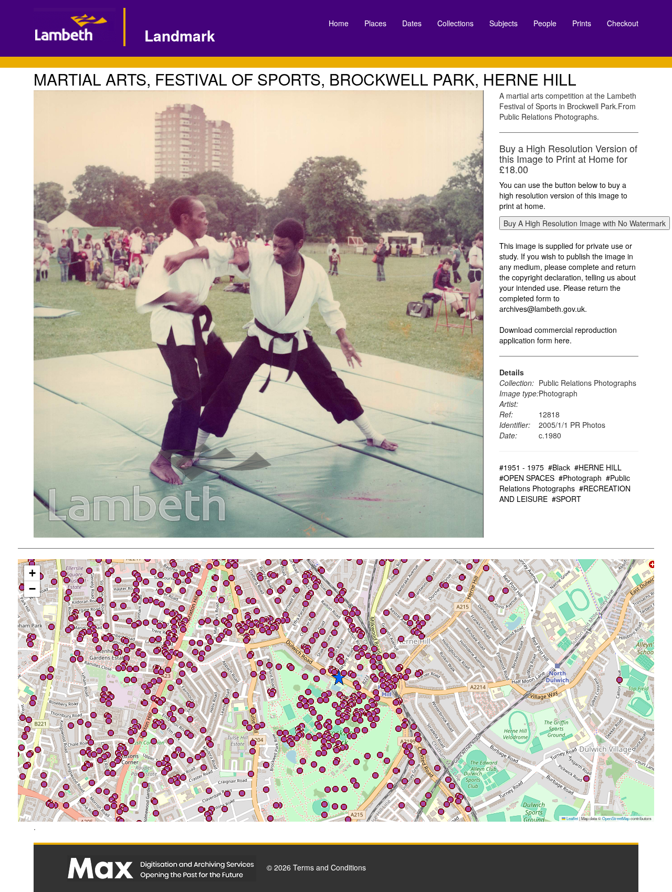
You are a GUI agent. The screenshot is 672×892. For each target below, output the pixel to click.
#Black (559, 467)
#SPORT (566, 499)
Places (375, 23)
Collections (455, 23)
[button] (216, 623)
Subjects (503, 23)
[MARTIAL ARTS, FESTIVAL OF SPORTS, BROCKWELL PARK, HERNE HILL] (259, 314)
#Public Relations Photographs (564, 483)
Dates (412, 23)
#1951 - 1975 (521, 467)
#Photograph (580, 478)
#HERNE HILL (598, 467)
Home (339, 23)
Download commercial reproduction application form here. (558, 334)
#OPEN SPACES (526, 478)
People (544, 23)
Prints (581, 23)
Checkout (622, 23)
